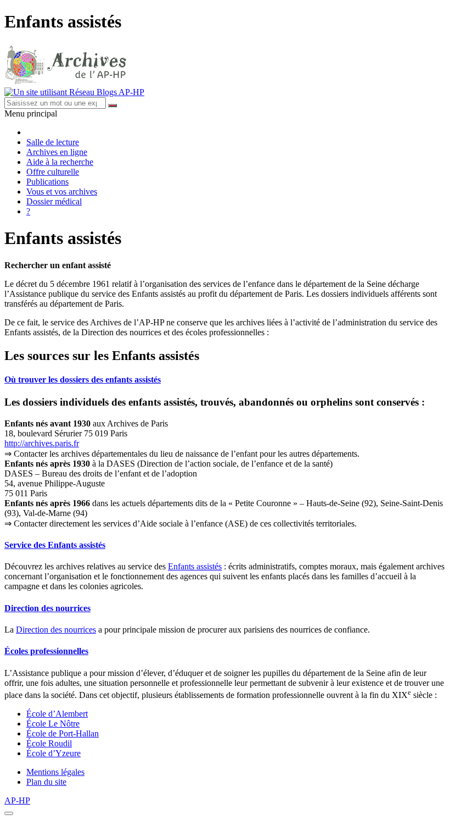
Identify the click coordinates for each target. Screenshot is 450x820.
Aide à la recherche (59, 162)
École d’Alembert (57, 713)
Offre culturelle (52, 171)
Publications (47, 181)
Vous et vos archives (61, 191)
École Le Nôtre (53, 723)
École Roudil (49, 743)
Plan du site (46, 781)
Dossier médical (54, 201)
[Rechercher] (112, 105)
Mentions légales (55, 772)
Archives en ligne (56, 152)
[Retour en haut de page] (8, 813)
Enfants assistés (195, 566)
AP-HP (17, 800)
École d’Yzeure (53, 753)
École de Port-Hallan (62, 733)
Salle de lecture (52, 142)
